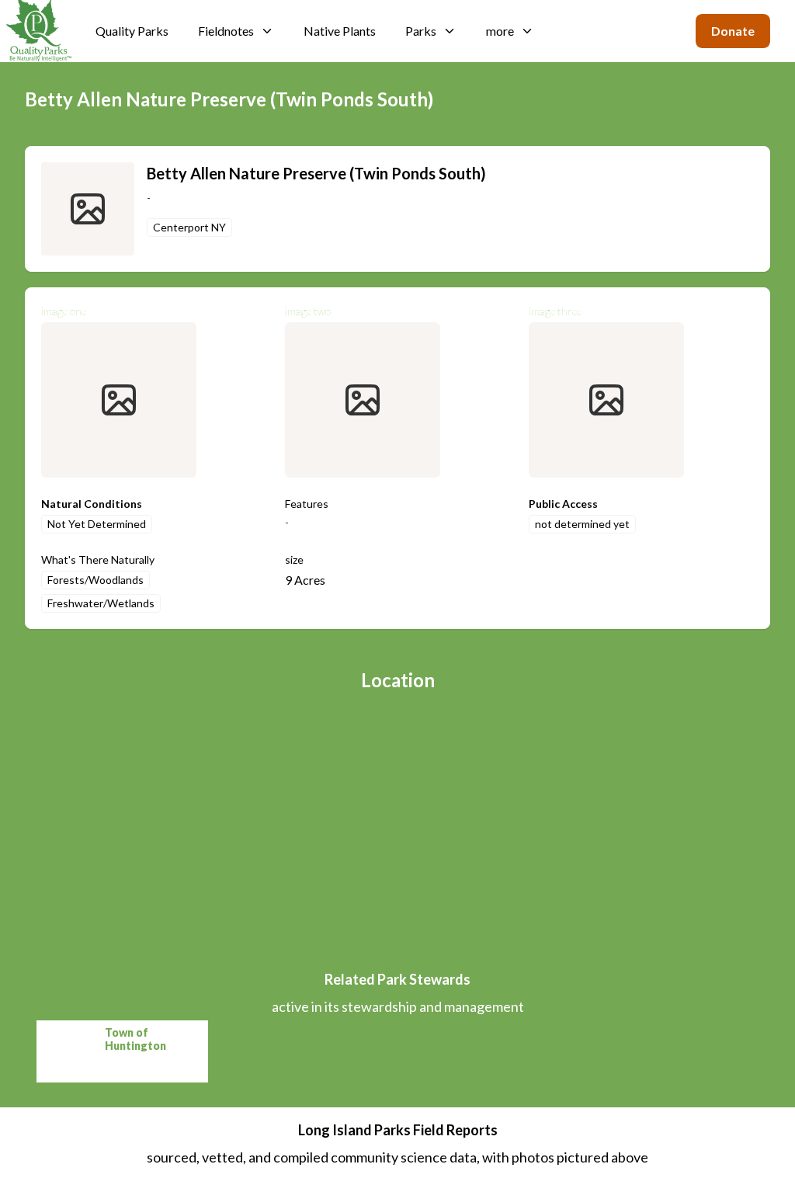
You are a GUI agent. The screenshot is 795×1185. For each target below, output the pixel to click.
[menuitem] (132, 31)
